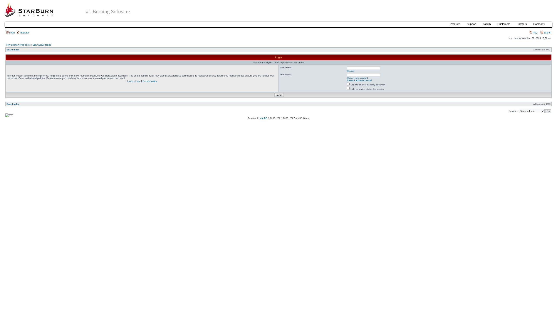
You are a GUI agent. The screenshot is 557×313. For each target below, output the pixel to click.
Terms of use (134, 81)
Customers (503, 24)
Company (539, 24)
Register (24, 32)
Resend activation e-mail (359, 80)
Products (455, 24)
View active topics (42, 44)
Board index (13, 49)
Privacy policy (150, 81)
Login (11, 32)
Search (547, 32)
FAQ (535, 32)
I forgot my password (357, 78)
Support (471, 24)
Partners (522, 24)
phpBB (263, 118)
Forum (487, 24)
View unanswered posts (18, 44)
